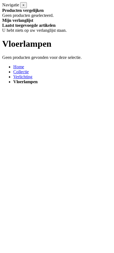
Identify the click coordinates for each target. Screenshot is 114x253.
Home (18, 66)
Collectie (21, 71)
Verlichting (22, 76)
